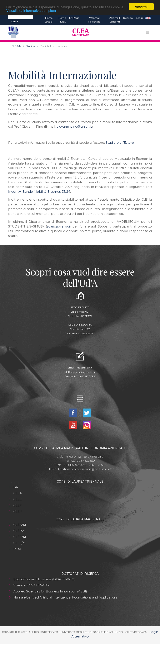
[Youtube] (74, 425)
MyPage (74, 17)
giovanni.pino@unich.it (74, 126)
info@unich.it (84, 367)
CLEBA (18, 531)
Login (139, 17)
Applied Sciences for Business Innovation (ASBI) (50, 591)
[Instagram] (86, 425)
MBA (17, 549)
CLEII (17, 511)
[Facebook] (74, 412)
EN (148, 18)
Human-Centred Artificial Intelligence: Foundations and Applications (65, 597)
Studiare (31, 46)
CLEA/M (16, 46)
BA (15, 487)
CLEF (17, 505)
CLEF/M (19, 543)
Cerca (14, 21)
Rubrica (128, 17)
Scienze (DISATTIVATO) (31, 585)
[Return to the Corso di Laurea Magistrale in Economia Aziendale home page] (79, 32)
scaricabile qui (58, 226)
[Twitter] (86, 412)
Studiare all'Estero (120, 143)
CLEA (17, 493)
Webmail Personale (94, 19)
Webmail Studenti (114, 19)
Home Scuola (48, 19)
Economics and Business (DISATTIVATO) (44, 579)
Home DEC (62, 19)
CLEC (17, 499)
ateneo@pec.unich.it (83, 371)
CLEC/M (19, 537)
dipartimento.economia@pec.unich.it (84, 469)
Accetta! (141, 6)
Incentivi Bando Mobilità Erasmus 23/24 (39, 192)
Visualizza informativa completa (31, 10)
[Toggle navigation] (147, 32)
